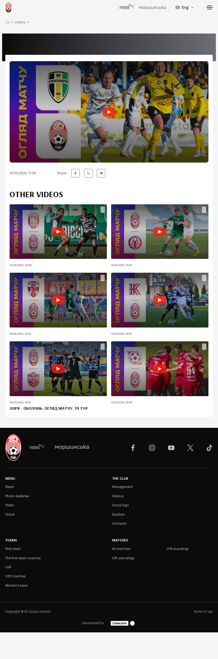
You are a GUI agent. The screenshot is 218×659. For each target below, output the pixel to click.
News (9, 486)
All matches (121, 548)
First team (13, 548)
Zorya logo (120, 505)
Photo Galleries (17, 496)
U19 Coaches (15, 576)
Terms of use (203, 611)
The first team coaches (23, 558)
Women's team (16, 585)
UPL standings (123, 558)
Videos (20, 22)
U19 (8, 567)
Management (122, 486)
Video (9, 505)
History (118, 496)
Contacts (119, 523)
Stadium (118, 514)
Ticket (10, 514)
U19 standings (178, 548)
